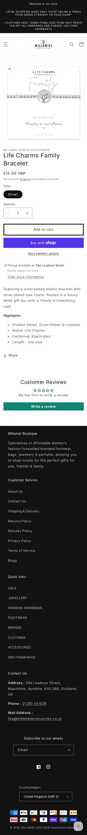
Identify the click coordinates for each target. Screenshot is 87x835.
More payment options (43, 253)
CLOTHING (16, 638)
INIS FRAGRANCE (21, 657)
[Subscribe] (68, 750)
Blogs (12, 560)
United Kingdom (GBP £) (41, 796)
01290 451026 (34, 703)
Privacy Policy (19, 541)
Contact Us (17, 501)
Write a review (43, 406)
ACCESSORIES (19, 647)
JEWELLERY (17, 598)
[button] (5, 44)
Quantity (9, 204)
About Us (15, 491)
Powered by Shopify (64, 827)
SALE (12, 588)
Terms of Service (21, 551)
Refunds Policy (20, 531)
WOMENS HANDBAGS (25, 608)
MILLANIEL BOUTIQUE (35, 827)
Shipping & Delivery (23, 511)
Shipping (25, 179)
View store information (26, 277)
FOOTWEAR (17, 618)
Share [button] (13, 355)
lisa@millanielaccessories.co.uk (35, 719)
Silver (13, 194)
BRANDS (15, 628)
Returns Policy (19, 521)
